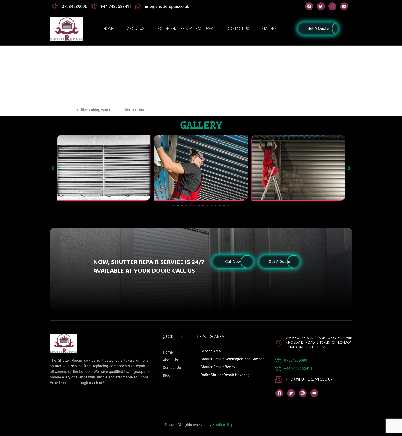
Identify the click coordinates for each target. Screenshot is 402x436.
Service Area (211, 351)
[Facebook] (309, 6)
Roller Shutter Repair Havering (225, 375)
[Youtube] (344, 6)
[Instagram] (332, 6)
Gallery (269, 28)
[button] (53, 168)
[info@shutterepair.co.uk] (278, 379)
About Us (135, 28)
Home (109, 28)
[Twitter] (321, 6)
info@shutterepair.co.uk (309, 379)
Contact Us (237, 28)
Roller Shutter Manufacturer (185, 28)
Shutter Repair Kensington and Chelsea (233, 359)
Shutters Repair (225, 424)
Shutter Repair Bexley (218, 367)
